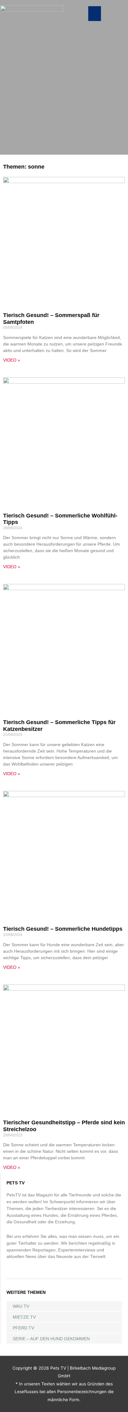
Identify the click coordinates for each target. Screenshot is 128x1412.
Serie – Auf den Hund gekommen (51, 1338)
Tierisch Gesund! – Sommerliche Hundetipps (62, 929)
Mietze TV (24, 1317)
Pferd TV (23, 1327)
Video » (11, 360)
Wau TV (21, 1306)
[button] (94, 13)
